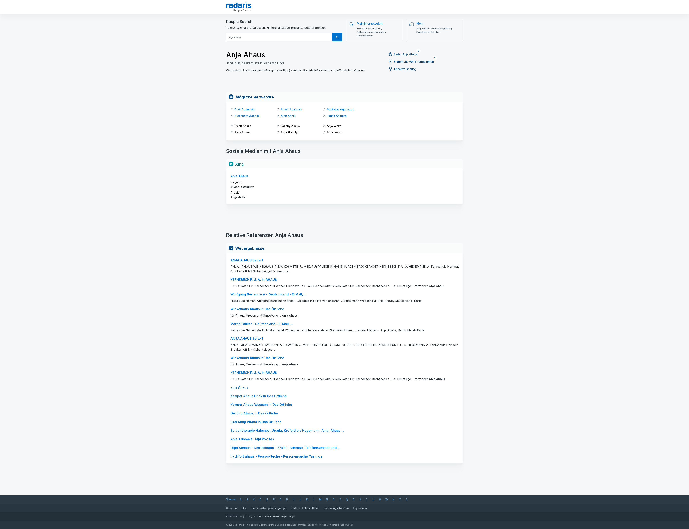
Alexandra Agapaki (247, 116)
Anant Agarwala (291, 109)
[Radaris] (238, 5)
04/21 (243, 516)
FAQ (244, 508)
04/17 (276, 516)
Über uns (231, 508)
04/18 (268, 516)
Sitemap (231, 499)
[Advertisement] (344, 84)
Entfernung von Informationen (414, 61)
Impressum (360, 508)
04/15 (292, 516)
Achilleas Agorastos (340, 109)
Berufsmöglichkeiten (336, 508)
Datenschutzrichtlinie (305, 508)
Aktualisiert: (232, 516)
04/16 (284, 516)
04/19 (260, 516)
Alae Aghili (288, 116)
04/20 (252, 516)
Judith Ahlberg (337, 116)
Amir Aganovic (244, 109)
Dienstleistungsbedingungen (269, 508)
